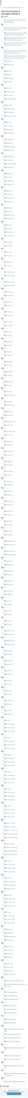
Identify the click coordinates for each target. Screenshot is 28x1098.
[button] (1, 1)
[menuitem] (1, 3)
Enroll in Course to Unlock (14, 1094)
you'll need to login (20, 1091)
